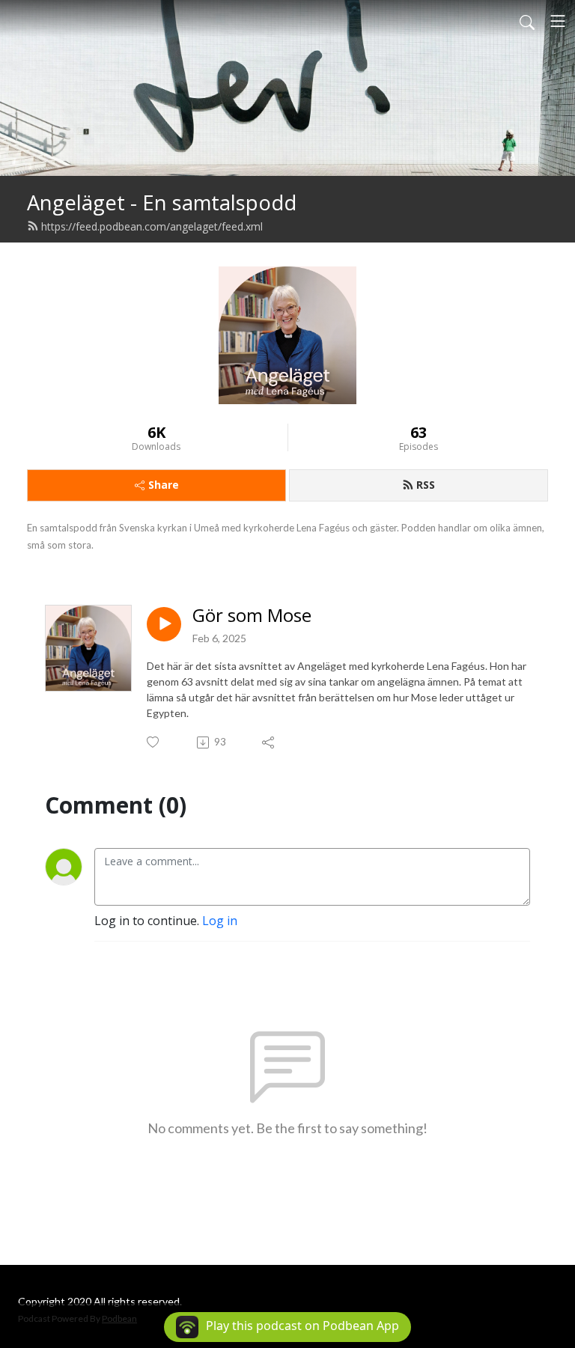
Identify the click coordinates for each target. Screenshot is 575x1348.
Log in (219, 920)
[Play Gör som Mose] (164, 624)
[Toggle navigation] (558, 21)
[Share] (269, 742)
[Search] (527, 21)
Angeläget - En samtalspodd (161, 202)
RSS (425, 485)
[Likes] (153, 742)
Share (163, 485)
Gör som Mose (251, 615)
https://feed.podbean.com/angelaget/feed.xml (152, 226)
